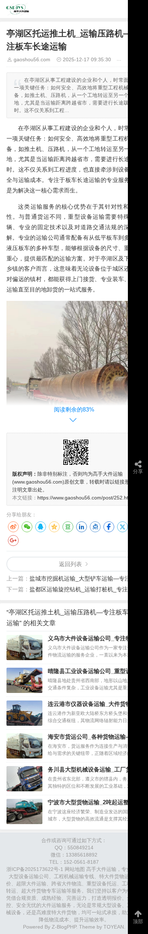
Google (13, 540)
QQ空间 (54, 526)
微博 (13, 526)
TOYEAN (113, 927)
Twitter (122, 526)
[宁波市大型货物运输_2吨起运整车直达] (24, 811)
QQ (40, 526)
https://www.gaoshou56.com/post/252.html (85, 498)
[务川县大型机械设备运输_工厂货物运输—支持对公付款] (24, 778)
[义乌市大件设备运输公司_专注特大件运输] (24, 647)
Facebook (108, 526)
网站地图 (75, 869)
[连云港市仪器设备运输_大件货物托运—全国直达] (24, 713)
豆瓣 (68, 526)
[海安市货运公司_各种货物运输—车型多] (24, 746)
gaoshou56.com (32, 59)
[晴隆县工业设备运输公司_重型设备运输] (24, 680)
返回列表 (70, 564)
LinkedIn (81, 526)
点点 (95, 526)
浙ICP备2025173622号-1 (34, 869)
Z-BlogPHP (64, 927)
